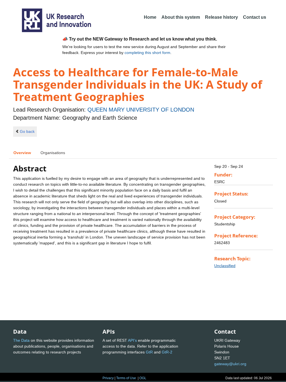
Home (150, 17)
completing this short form (147, 52)
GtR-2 (167, 352)
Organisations (52, 152)
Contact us (254, 17)
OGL (142, 378)
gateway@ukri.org (230, 364)
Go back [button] (27, 131)
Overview (22, 152)
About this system (180, 17)
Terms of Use (126, 378)
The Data (21, 340)
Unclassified (224, 265)
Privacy (108, 378)
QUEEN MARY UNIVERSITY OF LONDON (140, 110)
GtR (149, 352)
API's (132, 340)
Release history (221, 17)
